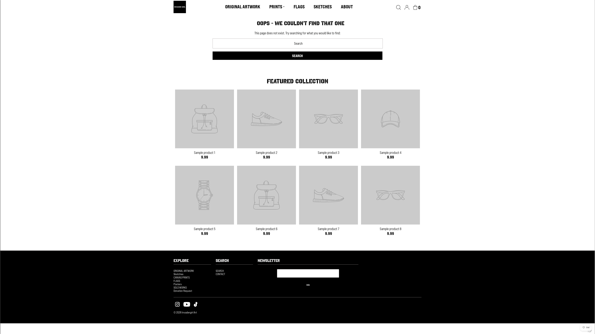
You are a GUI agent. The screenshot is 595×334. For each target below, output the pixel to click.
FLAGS (177, 281)
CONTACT (220, 274)
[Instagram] (177, 304)
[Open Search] (398, 7)
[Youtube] (186, 304)
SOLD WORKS (180, 287)
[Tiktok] (196, 304)
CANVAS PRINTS (182, 277)
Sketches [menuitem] (323, 6)
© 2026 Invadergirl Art (185, 312)
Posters (178, 284)
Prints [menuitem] (275, 6)
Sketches (178, 274)
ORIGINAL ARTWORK (184, 270)
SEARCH (220, 270)
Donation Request (183, 290)
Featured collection (297, 81)
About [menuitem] (347, 6)
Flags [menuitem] (299, 6)
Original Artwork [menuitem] (242, 6)
